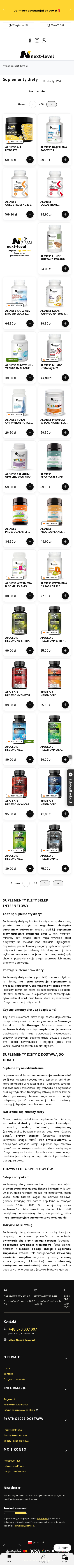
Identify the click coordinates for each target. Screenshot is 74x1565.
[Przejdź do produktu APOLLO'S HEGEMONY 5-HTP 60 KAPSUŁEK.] (54, 620)
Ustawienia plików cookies (20, 1410)
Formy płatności (13, 1430)
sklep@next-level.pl (21, 1340)
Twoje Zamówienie (15, 1471)
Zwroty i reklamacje (15, 1435)
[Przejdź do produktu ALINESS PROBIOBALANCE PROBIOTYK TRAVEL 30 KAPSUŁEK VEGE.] (54, 511)
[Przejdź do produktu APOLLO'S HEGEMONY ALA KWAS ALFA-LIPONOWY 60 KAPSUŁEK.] (54, 729)
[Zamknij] (70, 757)
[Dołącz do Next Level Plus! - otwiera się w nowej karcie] (19, 248)
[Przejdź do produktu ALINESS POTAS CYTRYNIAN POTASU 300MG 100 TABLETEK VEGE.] (19, 402)
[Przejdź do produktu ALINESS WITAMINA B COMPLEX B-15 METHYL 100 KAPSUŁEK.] (19, 566)
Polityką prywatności (24, 1525)
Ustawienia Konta (14, 1466)
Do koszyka (30, 159)
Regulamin (10, 1399)
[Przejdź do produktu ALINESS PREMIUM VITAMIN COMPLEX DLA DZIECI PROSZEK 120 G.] (54, 402)
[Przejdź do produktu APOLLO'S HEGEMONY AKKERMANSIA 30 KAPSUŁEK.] (19, 729)
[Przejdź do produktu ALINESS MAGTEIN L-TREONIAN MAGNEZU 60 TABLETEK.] (19, 348)
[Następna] (70, 10)
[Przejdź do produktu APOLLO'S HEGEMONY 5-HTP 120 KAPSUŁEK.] (19, 620)
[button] (36, 1358)
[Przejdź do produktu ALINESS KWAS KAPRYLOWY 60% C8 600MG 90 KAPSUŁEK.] (54, 293)
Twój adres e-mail (15, 1508)
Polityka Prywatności (16, 1404)
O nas (7, 1368)
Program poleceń (14, 1379)
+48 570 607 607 (22, 1329)
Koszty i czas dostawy (16, 1440)
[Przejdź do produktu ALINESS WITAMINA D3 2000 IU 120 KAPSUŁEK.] (54, 566)
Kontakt (8, 1374)
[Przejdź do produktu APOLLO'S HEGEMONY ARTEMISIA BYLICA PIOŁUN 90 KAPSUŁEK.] (19, 838)
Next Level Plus (12, 1460)
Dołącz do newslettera (20, 1513)
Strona (21, 104)
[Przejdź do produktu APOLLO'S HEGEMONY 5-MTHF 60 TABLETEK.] (19, 675)
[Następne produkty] (45, 883)
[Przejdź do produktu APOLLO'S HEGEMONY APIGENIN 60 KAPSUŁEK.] (54, 784)
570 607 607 (57, 25)
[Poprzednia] (4, 10)
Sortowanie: (37, 91)
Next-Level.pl (15, 65)
